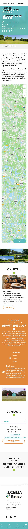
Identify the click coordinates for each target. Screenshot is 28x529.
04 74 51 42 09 (15, 434)
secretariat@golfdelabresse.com (15, 437)
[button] (14, 10)
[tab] (12, 421)
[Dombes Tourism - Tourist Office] (6, 9)
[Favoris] (10, 9)
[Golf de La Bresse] (14, 395)
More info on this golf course (13, 441)
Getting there (19, 241)
